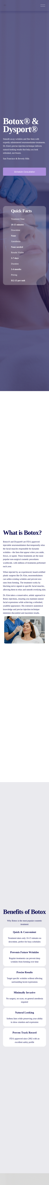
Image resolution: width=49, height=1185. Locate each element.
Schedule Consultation (24, 171)
